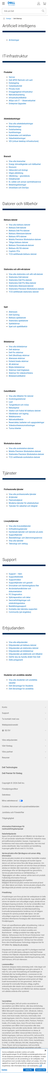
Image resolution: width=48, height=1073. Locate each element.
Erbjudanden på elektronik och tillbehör (25, 654)
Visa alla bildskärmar (18, 346)
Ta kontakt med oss (10, 719)
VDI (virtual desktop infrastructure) (24, 141)
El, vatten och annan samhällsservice (25, 182)
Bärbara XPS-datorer (17, 236)
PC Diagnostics (15, 594)
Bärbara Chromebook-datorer (21, 245)
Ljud (11, 402)
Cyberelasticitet (15, 86)
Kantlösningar (15, 132)
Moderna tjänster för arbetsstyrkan (24, 503)
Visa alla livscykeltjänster (20, 526)
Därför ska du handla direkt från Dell (24, 657)
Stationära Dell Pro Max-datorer (22, 283)
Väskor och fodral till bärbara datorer (25, 411)
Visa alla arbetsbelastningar (21, 123)
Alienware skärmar (17, 358)
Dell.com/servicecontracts (12, 880)
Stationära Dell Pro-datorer (20, 280)
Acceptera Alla (40, 1070)
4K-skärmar (14, 364)
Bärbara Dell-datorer (17, 228)
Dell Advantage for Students (21, 686)
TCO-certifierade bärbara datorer (23, 254)
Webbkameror (15, 416)
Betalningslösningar (17, 185)
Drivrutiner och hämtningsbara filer (24, 585)
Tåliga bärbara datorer (18, 242)
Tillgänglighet (8, 818)
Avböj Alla (28, 1070)
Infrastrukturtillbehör (17, 98)
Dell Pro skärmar (16, 352)
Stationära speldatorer (18, 321)
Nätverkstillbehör (16, 419)
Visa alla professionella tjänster (22, 494)
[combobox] (24, 11)
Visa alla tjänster (16, 541)
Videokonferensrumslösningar (22, 425)
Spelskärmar (14, 323)
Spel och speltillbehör (18, 326)
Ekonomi (12, 167)
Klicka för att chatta (20, 945)
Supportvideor (15, 580)
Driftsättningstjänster (18, 529)
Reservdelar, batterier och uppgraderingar (26, 422)
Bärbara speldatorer (17, 318)
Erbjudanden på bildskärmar (21, 651)
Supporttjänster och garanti (20, 583)
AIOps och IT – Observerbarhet (22, 100)
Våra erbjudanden (9, 740)
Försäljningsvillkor (10, 789)
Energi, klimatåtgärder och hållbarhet (25, 164)
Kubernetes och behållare (20, 135)
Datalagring (14, 83)
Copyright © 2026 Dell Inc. (13, 783)
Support (5, 713)
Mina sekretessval (10, 800)
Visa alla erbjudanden (18, 642)
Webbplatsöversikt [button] (10, 725)
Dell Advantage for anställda (21, 689)
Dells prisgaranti (16, 660)
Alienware (13, 312)
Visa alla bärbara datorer (19, 225)
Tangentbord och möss (19, 405)
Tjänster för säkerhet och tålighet (23, 506)
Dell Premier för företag (12, 773)
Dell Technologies (9, 767)
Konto (4, 707)
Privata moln (14, 89)
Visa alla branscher (17, 161)
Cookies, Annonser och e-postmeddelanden (20, 806)
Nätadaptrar (14, 408)
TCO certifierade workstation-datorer (24, 457)
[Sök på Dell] (43, 11)
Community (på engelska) (20, 612)
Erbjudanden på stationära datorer (23, 648)
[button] (39, 3)
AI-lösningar (14, 40)
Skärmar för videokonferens (21, 373)
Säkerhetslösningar (17, 138)
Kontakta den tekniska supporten (23, 609)
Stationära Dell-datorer (18, 277)
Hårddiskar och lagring (18, 413)
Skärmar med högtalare (19, 370)
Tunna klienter (15, 428)
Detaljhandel (14, 179)
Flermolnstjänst (15, 500)
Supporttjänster (15, 535)
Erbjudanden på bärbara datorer (22, 645)
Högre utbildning (16, 173)
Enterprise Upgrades (17, 103)
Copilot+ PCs (14, 251)
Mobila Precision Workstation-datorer (25, 239)
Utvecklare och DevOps (19, 188)
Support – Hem (15, 574)
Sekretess (6, 795)
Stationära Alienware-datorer (21, 286)
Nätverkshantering (17, 95)
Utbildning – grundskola (19, 176)
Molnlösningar (15, 126)
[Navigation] (3, 3)
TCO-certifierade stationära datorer (24, 292)
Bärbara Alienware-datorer (20, 233)
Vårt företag (7, 746)
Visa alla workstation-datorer (21, 448)
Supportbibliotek (16, 577)
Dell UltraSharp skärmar (19, 355)
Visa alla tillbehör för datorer (21, 396)
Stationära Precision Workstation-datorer (26, 289)
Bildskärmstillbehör (17, 376)
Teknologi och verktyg (18, 543)
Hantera (4, 1070)
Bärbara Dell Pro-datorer (19, 230)
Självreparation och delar (19, 597)
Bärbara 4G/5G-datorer (19, 248)
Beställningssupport (17, 606)
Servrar (12, 77)
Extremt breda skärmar (18, 361)
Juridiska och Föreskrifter (13, 812)
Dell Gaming (14, 315)
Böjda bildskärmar (17, 367)
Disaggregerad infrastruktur (21, 92)
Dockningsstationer (17, 399)
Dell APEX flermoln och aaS (21, 80)
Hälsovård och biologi (18, 170)
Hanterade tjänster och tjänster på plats (26, 532)
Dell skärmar (14, 349)
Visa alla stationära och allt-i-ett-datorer (26, 274)
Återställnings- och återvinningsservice (25, 538)
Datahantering (15, 129)
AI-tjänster (13, 497)
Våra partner (7, 752)
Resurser (5, 757)
